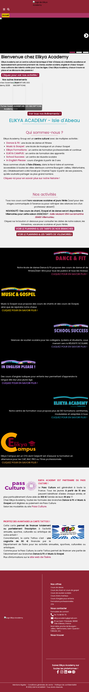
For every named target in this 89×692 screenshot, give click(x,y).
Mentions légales (19, 685)
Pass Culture (39, 506)
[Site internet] (73, 672)
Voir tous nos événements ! (44, 113)
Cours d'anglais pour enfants (62, 598)
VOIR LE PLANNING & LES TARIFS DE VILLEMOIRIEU (44, 234)
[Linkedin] (65, 672)
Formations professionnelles (62, 601)
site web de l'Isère (40, 557)
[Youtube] (69, 672)
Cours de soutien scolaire (61, 593)
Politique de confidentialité (65, 685)
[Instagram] (62, 672)
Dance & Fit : (13, 142)
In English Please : (16, 160)
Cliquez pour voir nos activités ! (20, 75)
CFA (52, 604)
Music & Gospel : (15, 146)
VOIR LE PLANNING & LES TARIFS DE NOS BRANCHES (44, 228)
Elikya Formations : (17, 149)
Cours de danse (57, 587)
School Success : (15, 156)
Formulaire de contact (60, 611)
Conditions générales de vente (40, 685)
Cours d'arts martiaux (59, 596)
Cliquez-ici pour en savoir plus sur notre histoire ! (31, 178)
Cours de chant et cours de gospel (65, 590)
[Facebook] (58, 672)
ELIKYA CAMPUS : (15, 153)
